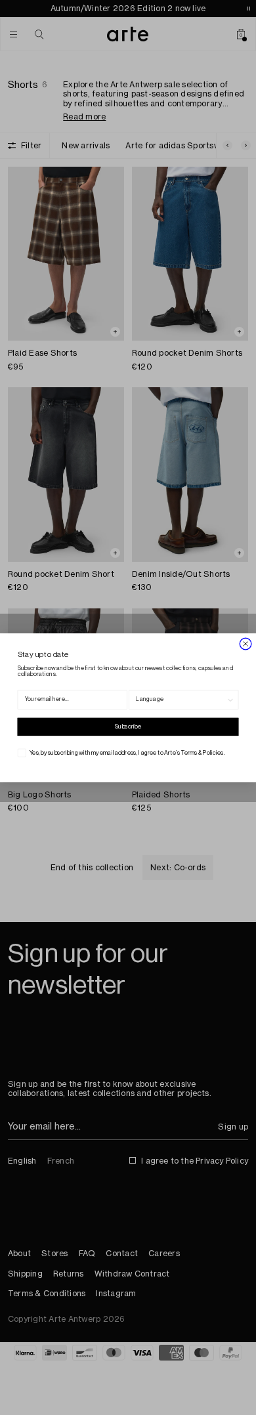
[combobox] (181, 699)
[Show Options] (230, 699)
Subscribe (128, 726)
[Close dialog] (245, 643)
